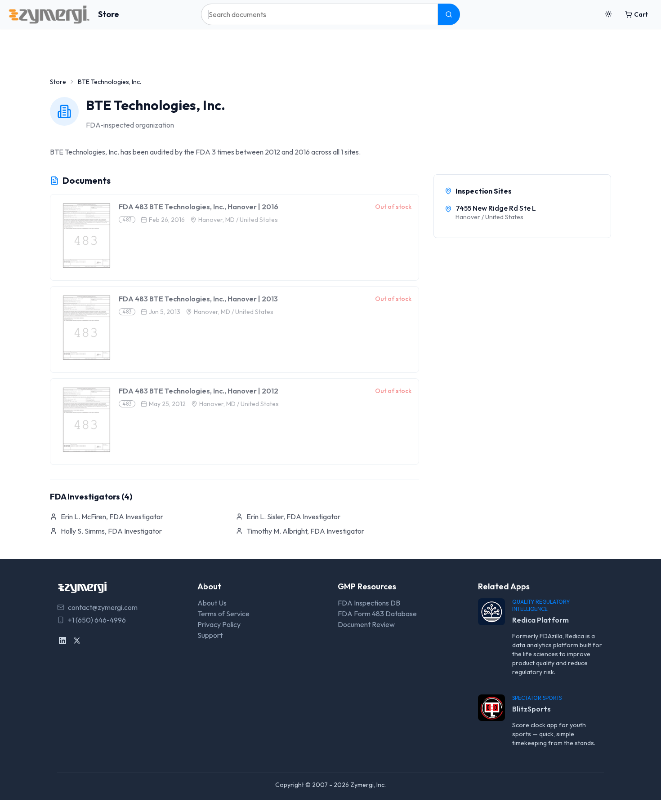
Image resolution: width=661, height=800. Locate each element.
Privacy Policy (219, 624)
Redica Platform (540, 619)
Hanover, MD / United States (238, 220)
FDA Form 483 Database (377, 613)
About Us (212, 602)
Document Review (366, 624)
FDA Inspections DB (369, 602)
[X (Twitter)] (76, 640)
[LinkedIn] (62, 640)
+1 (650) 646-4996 (97, 619)
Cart (641, 14)
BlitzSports (531, 708)
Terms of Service (223, 613)
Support (210, 635)
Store (108, 14)
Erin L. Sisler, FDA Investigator (293, 516)
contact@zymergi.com (103, 607)
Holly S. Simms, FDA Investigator (111, 530)
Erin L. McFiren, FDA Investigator (112, 516)
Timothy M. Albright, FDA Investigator (305, 530)
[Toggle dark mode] (608, 14)
